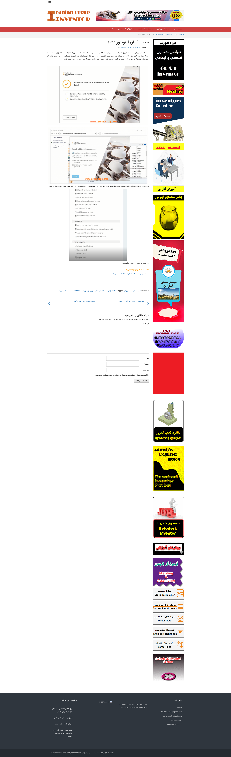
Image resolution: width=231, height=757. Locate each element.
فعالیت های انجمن (144, 29)
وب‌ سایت (145, 370)
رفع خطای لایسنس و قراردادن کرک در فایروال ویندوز (62, 710)
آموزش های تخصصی (125, 29)
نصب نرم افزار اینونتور (65, 291)
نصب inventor (78, 291)
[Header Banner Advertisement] (140, 14)
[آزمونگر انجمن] (168, 571)
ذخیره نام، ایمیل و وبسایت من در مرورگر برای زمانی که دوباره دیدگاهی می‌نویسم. (121, 375)
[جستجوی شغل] (168, 518)
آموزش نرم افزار (162, 29)
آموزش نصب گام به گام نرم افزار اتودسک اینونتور (128, 274)
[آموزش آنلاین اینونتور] (168, 169)
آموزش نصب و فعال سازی (63, 718)
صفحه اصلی (178, 29)
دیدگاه (146, 323)
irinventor (124, 47)
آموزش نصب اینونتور (106, 291)
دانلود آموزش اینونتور (91, 291)
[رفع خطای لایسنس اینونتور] (168, 421)
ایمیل (146, 364)
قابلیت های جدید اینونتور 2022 (166, 34)
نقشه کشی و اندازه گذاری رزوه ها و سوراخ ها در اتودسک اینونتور (62, 733)
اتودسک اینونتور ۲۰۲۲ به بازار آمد (85, 301)
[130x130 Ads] (168, 549)
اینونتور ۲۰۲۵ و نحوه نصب (63, 724)
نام (147, 358)
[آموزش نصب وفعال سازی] (168, 594)
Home (181, 34)
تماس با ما (109, 29)
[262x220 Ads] (168, 666)
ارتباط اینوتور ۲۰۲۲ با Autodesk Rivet (132, 301)
